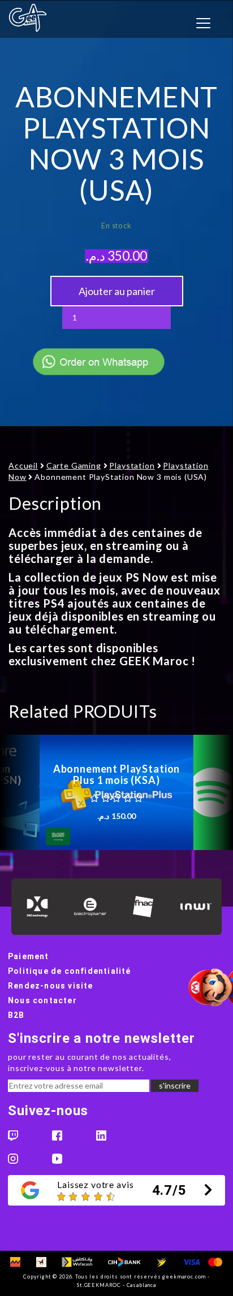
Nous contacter (42, 1000)
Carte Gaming (73, 465)
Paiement (28, 956)
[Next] (213, 792)
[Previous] (20, 792)
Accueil (23, 465)
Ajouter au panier (117, 291)
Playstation (131, 465)
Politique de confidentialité (69, 971)
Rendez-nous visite (50, 985)
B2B (16, 1015)
